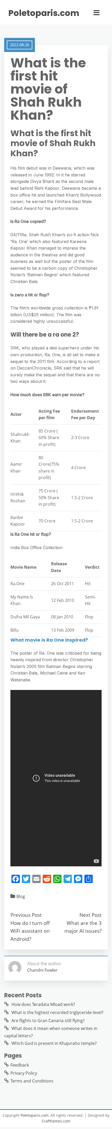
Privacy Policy (23, 1073)
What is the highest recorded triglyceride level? (57, 1012)
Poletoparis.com (43, 13)
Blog (20, 896)
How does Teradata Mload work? (43, 1004)
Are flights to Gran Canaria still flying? (48, 1020)
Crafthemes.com (56, 1121)
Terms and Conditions (31, 1081)
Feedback (19, 1065)
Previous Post (26, 914)
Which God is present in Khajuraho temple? (54, 1043)
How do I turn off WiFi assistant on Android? (30, 930)
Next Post (90, 914)
